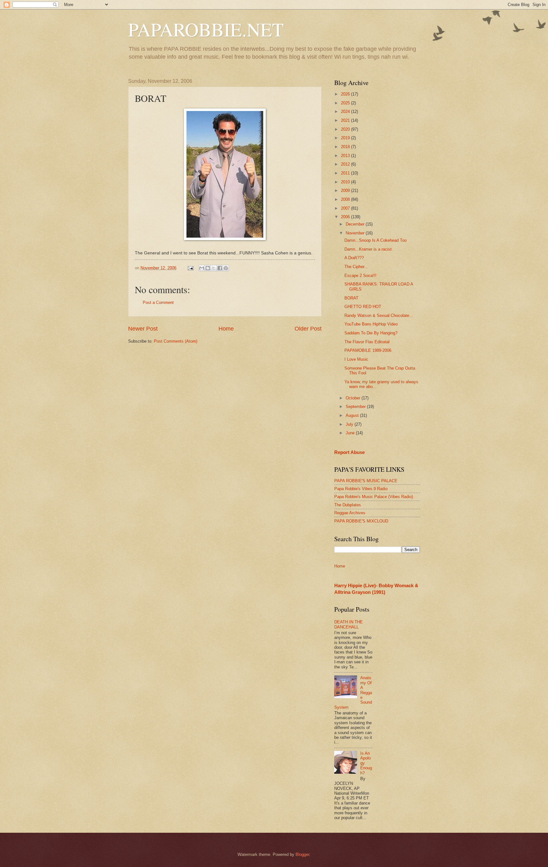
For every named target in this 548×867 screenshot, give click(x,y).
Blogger (302, 854)
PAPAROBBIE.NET (206, 29)
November (356, 233)
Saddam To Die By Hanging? (370, 333)
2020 (346, 129)
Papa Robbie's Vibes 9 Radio (361, 488)
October (354, 398)
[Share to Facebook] (220, 268)
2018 (346, 146)
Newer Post (143, 328)
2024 (346, 111)
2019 (346, 137)
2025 (346, 103)
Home (226, 328)
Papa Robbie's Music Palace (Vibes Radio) (373, 496)
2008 (346, 199)
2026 (346, 94)
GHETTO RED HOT (362, 306)
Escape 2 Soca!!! (360, 275)
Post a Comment (158, 302)
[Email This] (202, 268)
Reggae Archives (349, 512)
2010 (346, 182)
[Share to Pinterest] (226, 268)
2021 (346, 120)
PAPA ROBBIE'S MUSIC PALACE (365, 480)
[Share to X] (214, 268)
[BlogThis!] (208, 268)
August (353, 415)
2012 (346, 164)
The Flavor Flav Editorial (366, 341)
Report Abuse (349, 452)
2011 (346, 173)
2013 (346, 155)
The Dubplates (347, 504)
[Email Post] (190, 268)
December (356, 224)
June (351, 432)
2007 (346, 208)
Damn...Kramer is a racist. (368, 249)
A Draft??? (354, 257)
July (350, 424)
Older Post (308, 328)
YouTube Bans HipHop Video (371, 324)
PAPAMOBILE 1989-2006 (367, 350)
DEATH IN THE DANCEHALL (348, 624)
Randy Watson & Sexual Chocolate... (378, 315)
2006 (346, 216)
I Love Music (356, 359)
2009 (346, 190)
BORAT (351, 298)
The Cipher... (356, 266)
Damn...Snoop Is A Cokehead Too (375, 240)
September (356, 406)
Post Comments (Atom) (175, 341)
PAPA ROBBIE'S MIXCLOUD (361, 521)
